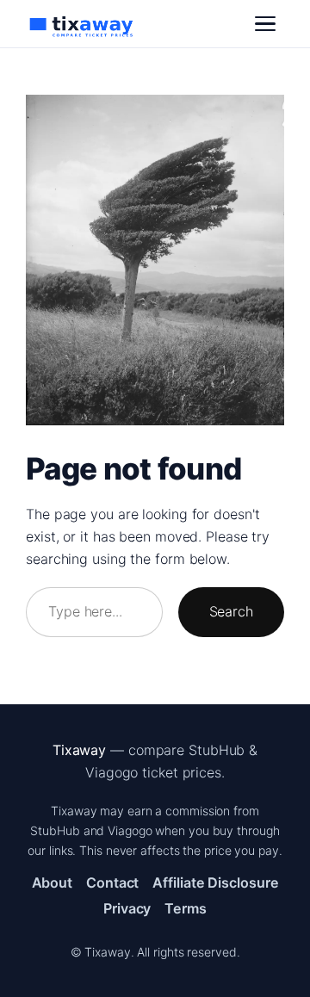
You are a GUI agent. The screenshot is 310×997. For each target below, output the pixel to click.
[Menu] (265, 24)
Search (231, 611)
